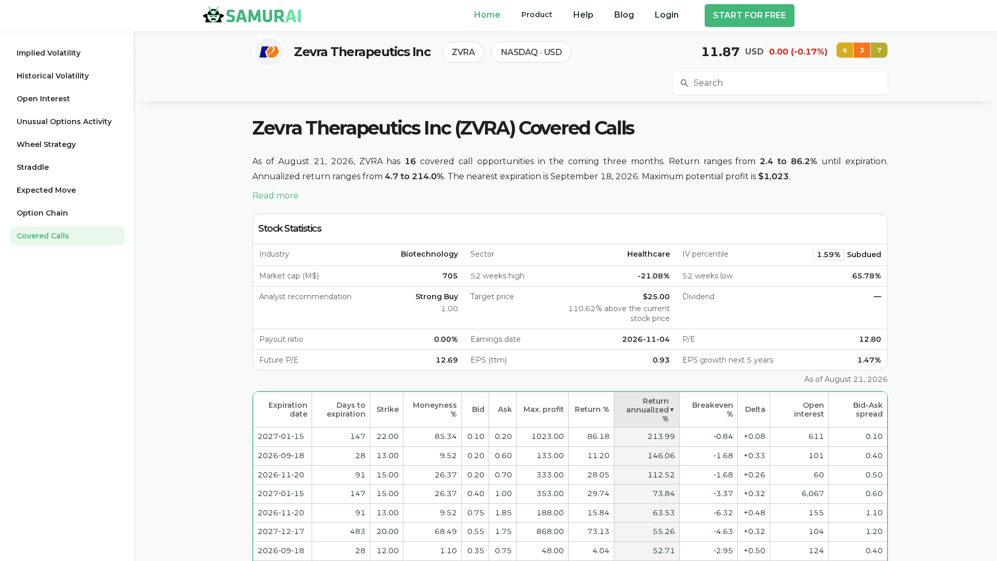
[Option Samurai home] (252, 14)
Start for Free (749, 15)
